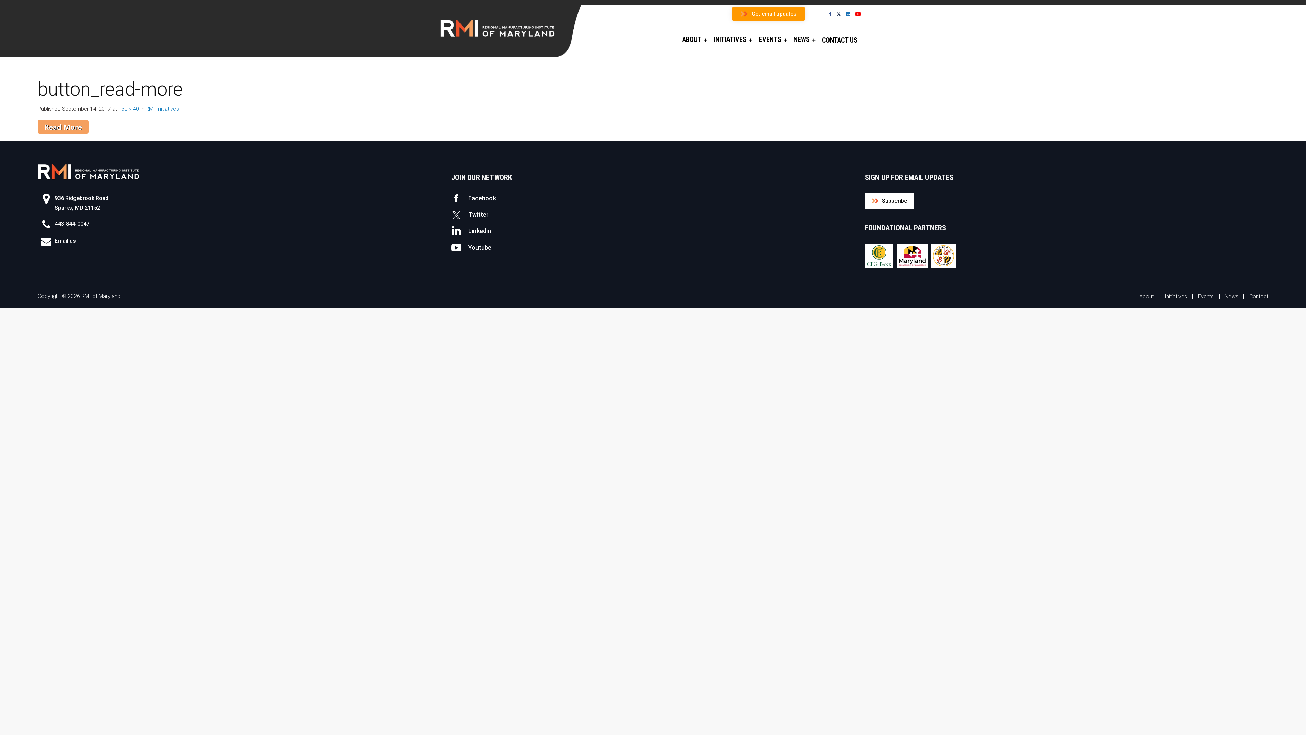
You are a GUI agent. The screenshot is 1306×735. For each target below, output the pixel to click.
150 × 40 (128, 108)
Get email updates (774, 14)
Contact (1258, 296)
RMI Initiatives (162, 108)
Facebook (482, 198)
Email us (65, 241)
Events (1206, 296)
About (1146, 296)
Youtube (479, 247)
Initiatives (1176, 296)
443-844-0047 (72, 223)
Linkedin (479, 230)
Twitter (478, 214)
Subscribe (894, 201)
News (1231, 296)
